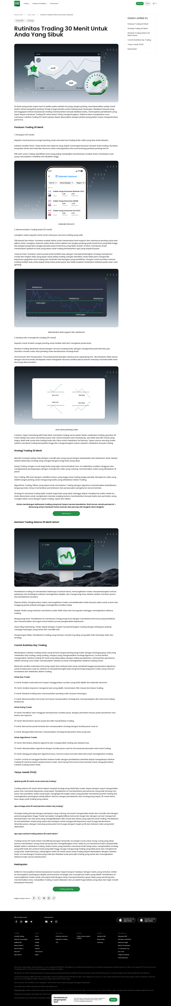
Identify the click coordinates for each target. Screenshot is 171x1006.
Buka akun (140, 3)
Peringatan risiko (19, 990)
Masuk (147, 3)
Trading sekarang (66, 889)
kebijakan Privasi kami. (86, 1001)
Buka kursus (66, 513)
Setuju (113, 1000)
